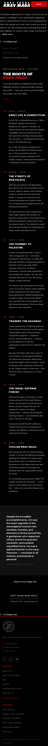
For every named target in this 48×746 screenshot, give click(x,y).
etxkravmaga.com (31, 601)
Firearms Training (11, 718)
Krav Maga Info (11, 53)
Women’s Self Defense (13, 714)
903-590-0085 (11, 644)
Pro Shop (7, 732)
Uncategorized (10, 41)
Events (6, 684)
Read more (7, 34)
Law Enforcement (11, 727)
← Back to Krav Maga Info (24, 581)
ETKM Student (10, 48)
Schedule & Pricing (11, 689)
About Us (7, 671)
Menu (39, 4)
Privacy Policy (7, 743)
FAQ (4, 680)
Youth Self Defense (12, 723)
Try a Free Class (10, 698)
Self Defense (8, 710)
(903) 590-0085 (16, 601)
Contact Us (8, 693)
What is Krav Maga (11, 675)
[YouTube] (17, 659)
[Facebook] (4, 659)
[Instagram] (11, 659)
